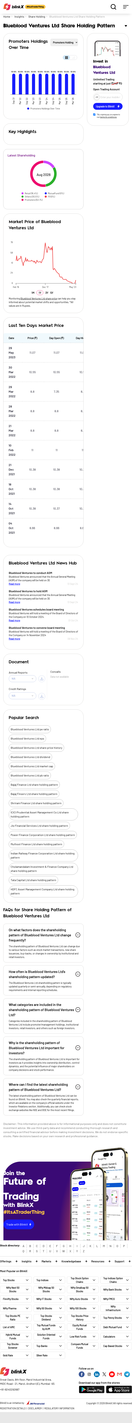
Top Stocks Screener (13, 1346)
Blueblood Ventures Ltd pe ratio (30, 729)
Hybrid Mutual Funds (13, 1336)
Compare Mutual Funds (79, 1346)
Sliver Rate (41, 1355)
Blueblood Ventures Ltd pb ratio (30, 775)
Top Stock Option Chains (80, 1280)
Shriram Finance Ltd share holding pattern (36, 803)
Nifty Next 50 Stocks (12, 1289)
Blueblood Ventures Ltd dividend (30, 757)
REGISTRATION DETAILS (13, 1408)
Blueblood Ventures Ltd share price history (36, 747)
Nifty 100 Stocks (78, 1308)
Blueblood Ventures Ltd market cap (32, 766)
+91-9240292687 (9, 1389)
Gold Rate (8, 1355)
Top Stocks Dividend (46, 1317)
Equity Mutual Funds (80, 1327)
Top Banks (41, 1346)
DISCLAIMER (35, 1408)
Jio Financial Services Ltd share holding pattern (39, 825)
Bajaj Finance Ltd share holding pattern (34, 784)
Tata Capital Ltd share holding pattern (33, 880)
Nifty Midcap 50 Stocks (46, 1289)
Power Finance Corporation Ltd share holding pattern (43, 834)
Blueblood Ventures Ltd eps (27, 738)
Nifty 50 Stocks (44, 1308)
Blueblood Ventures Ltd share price (38, 298)
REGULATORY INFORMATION (59, 1408)
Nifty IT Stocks (44, 1299)
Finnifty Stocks (11, 1299)
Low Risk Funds (78, 1336)
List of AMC (9, 1327)
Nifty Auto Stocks (79, 1299)
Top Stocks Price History (79, 1317)
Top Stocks (9, 1280)
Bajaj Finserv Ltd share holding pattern (34, 793)
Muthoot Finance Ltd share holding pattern (36, 844)
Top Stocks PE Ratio (12, 1317)
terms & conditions (108, 117)
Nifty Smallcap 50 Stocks (80, 1289)
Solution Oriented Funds (46, 1336)
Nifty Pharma (9, 1308)
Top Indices (42, 1280)
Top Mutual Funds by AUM (46, 1327)
